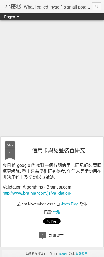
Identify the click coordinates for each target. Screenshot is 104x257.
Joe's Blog (69, 203)
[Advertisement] (52, 78)
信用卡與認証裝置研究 (58, 150)
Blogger (62, 253)
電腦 (57, 211)
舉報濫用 (81, 253)
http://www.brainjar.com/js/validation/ (37, 193)
